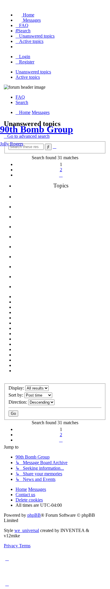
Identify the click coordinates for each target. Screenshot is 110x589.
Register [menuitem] (26, 61)
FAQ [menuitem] (20, 97)
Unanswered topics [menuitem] (33, 71)
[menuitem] (25, 14)
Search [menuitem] (22, 102)
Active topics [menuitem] (28, 77)
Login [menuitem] (24, 56)
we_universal (26, 530)
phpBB (34, 515)
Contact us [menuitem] (25, 494)
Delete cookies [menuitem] (29, 499)
